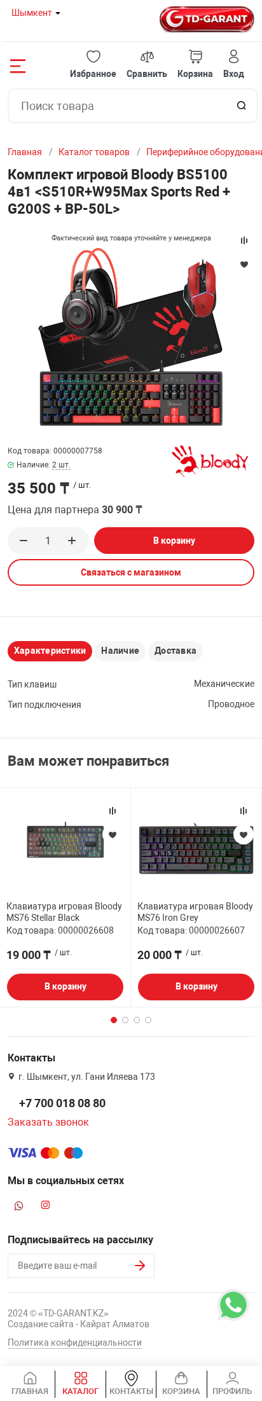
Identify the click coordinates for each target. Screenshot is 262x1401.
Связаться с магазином (131, 572)
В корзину (174, 540)
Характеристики (50, 650)
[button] (93, 64)
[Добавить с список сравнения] (112, 811)
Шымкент (31, 13)
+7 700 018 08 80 (62, 1103)
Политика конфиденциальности (75, 1342)
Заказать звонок (48, 1122)
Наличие (120, 650)
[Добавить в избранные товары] (112, 834)
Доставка (176, 650)
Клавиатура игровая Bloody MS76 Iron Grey (195, 912)
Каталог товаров (94, 152)
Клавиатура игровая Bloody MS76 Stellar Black (64, 912)
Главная (25, 152)
